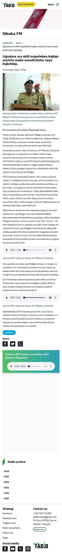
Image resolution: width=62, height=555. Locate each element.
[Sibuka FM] (8, 4)
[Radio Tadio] (46, 545)
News (19, 43)
